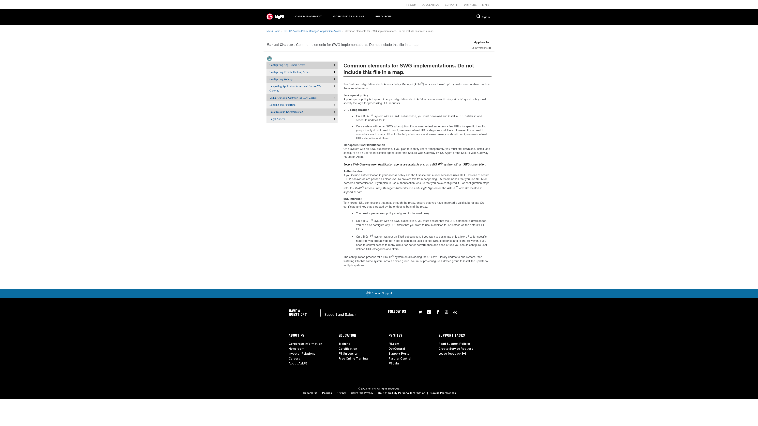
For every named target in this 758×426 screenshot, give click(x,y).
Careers (294, 359)
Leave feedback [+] (452, 354)
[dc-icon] (453, 311)
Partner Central (399, 359)
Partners (470, 5)
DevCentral (396, 349)
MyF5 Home (273, 31)
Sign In (486, 17)
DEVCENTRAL (431, 5)
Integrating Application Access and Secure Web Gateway (295, 88)
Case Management (308, 16)
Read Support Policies (454, 344)
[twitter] (419, 311)
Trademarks (309, 393)
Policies (327, 393)
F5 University (348, 354)
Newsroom (296, 349)
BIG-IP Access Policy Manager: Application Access (312, 31)
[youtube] (445, 311)
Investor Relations (302, 354)
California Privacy (362, 393)
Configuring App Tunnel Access (287, 65)
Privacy (341, 393)
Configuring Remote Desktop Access (289, 72)
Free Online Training (353, 359)
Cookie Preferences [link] (443, 393)
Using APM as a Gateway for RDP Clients (292, 97)
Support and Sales (340, 314)
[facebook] (436, 311)
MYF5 (485, 5)
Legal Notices (277, 119)
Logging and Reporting (282, 104)
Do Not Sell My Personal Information (401, 393)
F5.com (411, 5)
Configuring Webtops (281, 79)
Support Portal (399, 354)
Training (344, 344)
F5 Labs (394, 363)
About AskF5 (298, 363)
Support (451, 5)
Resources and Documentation (286, 111)
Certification (348, 349)
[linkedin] (427, 311)
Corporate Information (305, 344)
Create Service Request (455, 349)
